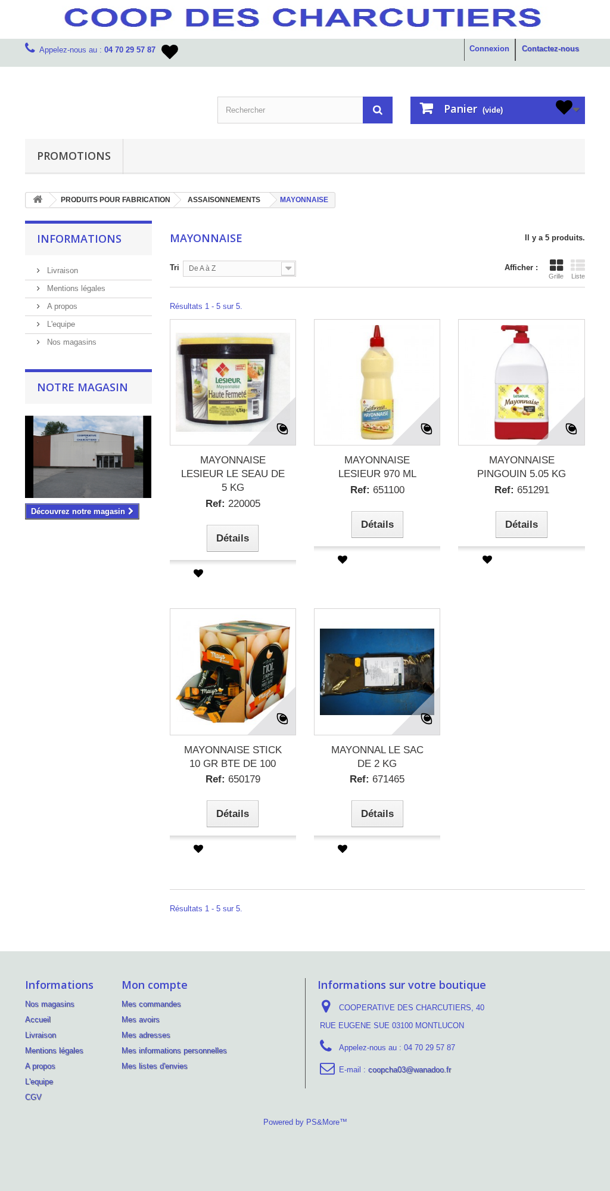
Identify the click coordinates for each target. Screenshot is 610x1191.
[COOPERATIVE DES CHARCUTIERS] (112, 85)
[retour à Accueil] (37, 200)
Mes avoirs (141, 1019)
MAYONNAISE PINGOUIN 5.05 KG (521, 467)
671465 (377, 779)
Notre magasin (82, 387)
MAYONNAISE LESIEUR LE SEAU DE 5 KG (233, 473)
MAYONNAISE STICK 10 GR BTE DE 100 (233, 756)
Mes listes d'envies (155, 1066)
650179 (233, 779)
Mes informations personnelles (174, 1050)
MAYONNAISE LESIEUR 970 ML (377, 467)
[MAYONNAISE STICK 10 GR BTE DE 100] (233, 671)
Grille (556, 276)
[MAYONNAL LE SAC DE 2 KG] (377, 671)
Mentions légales (75, 288)
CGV (33, 1097)
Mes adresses (146, 1035)
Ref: (215, 503)
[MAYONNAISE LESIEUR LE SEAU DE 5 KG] (233, 382)
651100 (377, 490)
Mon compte (155, 984)
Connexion (489, 48)
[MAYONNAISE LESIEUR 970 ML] (377, 382)
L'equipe (60, 324)
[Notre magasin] (88, 457)
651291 (521, 490)
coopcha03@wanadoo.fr (409, 1069)
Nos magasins (71, 342)
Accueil (38, 1019)
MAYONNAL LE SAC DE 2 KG (377, 756)
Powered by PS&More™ (305, 1122)
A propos (61, 306)
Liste (578, 276)
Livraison (61, 270)
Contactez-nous (550, 48)
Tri (174, 267)
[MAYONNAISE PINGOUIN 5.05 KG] (521, 382)
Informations (79, 238)
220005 (233, 503)
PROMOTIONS (74, 156)
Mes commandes (151, 1004)
